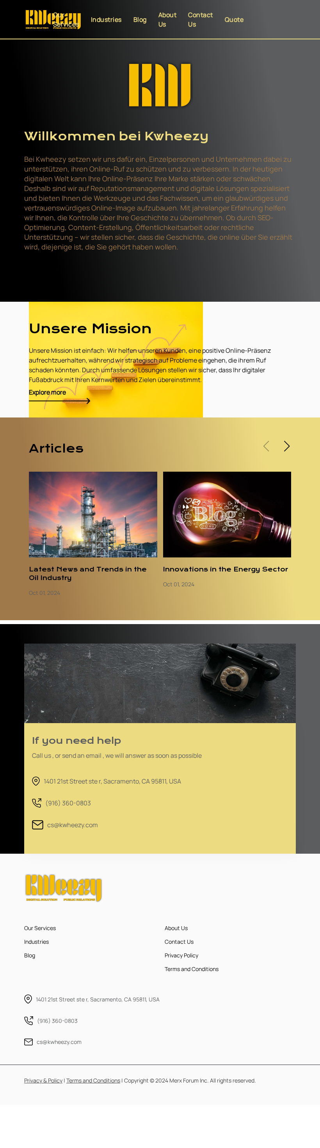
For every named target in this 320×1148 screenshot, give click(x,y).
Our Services (66, 19)
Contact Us (200, 19)
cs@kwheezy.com (72, 825)
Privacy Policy (181, 955)
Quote (234, 19)
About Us (167, 19)
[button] (286, 446)
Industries (106, 19)
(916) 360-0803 (68, 803)
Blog (140, 19)
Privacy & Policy (43, 1080)
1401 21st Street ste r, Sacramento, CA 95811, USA (112, 781)
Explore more (47, 392)
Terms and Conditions (192, 969)
